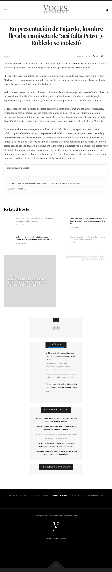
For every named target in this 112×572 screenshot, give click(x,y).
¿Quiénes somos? (59, 495)
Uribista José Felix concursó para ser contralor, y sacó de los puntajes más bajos (60, 356)
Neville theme (51, 538)
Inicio (48, 392)
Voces (75, 515)
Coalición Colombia (72, 63)
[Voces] (56, 9)
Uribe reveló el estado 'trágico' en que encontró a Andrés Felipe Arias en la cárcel (34, 238)
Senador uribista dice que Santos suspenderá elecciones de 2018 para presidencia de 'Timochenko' (28, 282)
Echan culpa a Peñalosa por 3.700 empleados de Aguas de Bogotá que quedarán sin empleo (84, 256)
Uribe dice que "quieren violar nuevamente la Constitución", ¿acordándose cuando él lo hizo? (88, 221)
